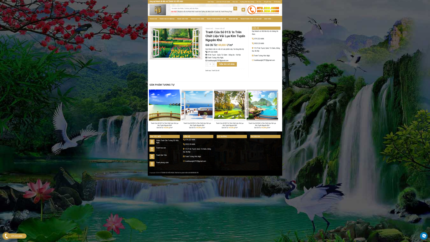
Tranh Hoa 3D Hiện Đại (166, 19)
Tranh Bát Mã (233, 19)
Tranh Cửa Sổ (220, 28)
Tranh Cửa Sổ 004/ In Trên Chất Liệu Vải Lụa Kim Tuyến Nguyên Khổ (262, 124)
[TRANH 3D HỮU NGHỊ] (158, 10)
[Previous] (149, 110)
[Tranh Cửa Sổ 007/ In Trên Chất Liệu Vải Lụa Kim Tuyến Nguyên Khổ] (229, 105)
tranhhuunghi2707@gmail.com (218, 60)
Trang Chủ (153, 19)
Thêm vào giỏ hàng (227, 64)
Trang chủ (209, 28)
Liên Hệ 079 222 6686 (223, 2)
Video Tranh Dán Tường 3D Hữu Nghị (167, 141)
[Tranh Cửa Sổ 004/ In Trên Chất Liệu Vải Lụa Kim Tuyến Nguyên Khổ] (262, 105)
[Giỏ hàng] (243, 10)
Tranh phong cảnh (162, 162)
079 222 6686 (213, 52)
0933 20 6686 (259, 43)
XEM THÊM (267, 19)
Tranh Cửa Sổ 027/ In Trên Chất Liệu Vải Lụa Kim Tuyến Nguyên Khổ (164, 124)
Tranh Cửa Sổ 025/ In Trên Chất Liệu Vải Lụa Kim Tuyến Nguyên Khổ (197, 124)
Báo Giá (235, 2)
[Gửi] (235, 8)
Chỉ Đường (277, 2)
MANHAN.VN (194, 173)
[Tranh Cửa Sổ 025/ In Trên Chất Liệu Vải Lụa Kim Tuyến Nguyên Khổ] (197, 105)
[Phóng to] (152, 57)
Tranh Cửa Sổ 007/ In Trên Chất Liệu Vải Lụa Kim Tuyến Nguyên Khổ (229, 124)
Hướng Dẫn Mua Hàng (247, 2)
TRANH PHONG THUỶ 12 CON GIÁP (251, 19)
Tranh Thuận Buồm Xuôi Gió (216, 19)
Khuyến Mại (267, 2)
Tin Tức (259, 2)
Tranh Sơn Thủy (182, 19)
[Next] (277, 110)
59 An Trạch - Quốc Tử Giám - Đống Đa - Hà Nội (224, 55)
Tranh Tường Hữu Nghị (215, 58)
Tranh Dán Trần (161, 155)
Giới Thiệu (211, 2)
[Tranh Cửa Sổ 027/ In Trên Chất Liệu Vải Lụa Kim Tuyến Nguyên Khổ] (164, 105)
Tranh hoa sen (161, 148)
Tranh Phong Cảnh (197, 19)
